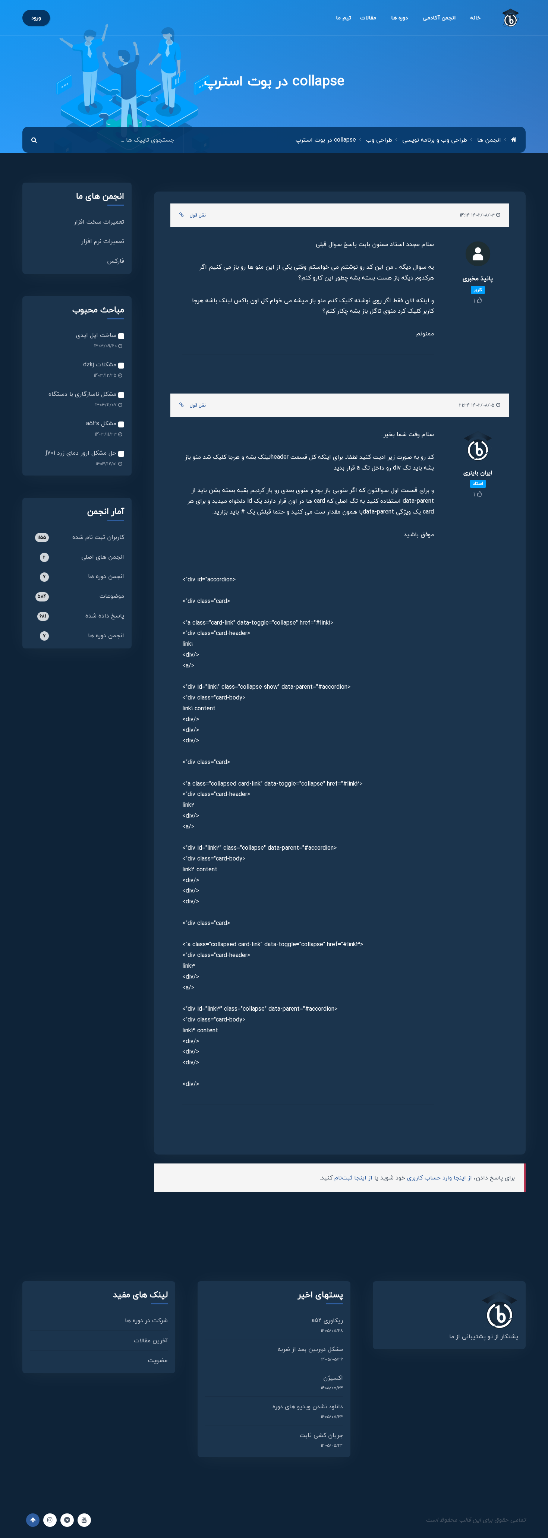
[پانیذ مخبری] (477, 256)
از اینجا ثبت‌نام (353, 1177)
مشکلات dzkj (100, 364)
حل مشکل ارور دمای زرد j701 (82, 453)
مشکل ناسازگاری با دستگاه (83, 394)
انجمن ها (489, 140)
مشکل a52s (102, 423)
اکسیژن (333, 1378)
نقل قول (198, 215)
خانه (475, 17)
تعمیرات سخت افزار (99, 222)
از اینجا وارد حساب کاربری (439, 1177)
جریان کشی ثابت (321, 1435)
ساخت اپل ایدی (97, 335)
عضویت (158, 1360)
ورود (36, 17)
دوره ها (399, 17)
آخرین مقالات (151, 1340)
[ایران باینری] (477, 448)
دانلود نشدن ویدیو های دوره (308, 1406)
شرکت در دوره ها (146, 1320)
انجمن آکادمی (439, 17)
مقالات (368, 17)
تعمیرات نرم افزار (102, 241)
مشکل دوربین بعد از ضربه (310, 1349)
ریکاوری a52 (327, 1320)
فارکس (115, 261)
